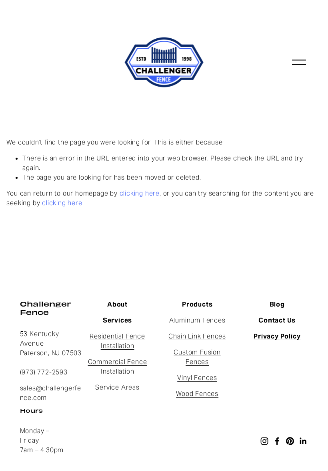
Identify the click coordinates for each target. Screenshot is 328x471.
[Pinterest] (290, 441)
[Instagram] (264, 441)
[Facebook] (277, 441)
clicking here (140, 193)
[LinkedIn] (303, 441)
